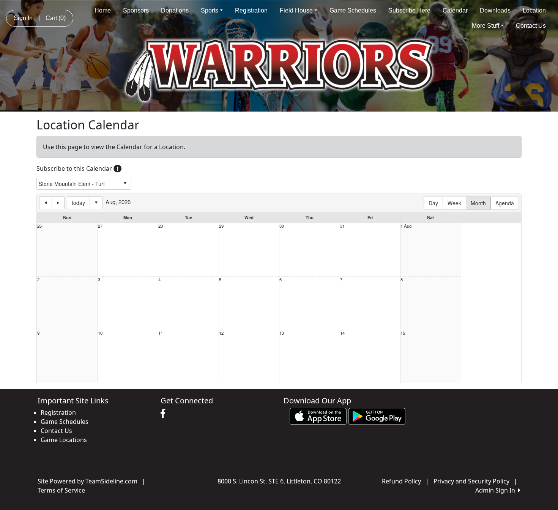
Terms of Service (61, 490)
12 (221, 333)
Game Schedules (352, 10)
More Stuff (485, 25)
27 (100, 226)
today (78, 202)
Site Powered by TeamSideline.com (87, 481)
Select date (96, 202)
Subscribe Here (409, 10)
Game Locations (64, 440)
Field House (296, 10)
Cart (56, 18)
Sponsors (136, 10)
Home (103, 10)
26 (39, 226)
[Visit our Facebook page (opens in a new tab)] (165, 414)
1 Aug (405, 226)
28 (160, 226)
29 (221, 226)
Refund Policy (401, 481)
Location (534, 10)
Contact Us (531, 25)
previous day (45, 202)
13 (281, 333)
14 (342, 333)
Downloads (495, 10)
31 (342, 226)
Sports (209, 10)
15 (402, 333)
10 (100, 333)
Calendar (455, 10)
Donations (175, 10)
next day (58, 202)
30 (281, 226)
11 (160, 333)
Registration (251, 10)
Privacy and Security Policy (471, 481)
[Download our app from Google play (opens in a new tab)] (376, 416)
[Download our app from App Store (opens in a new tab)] (318, 416)
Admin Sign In (496, 490)
